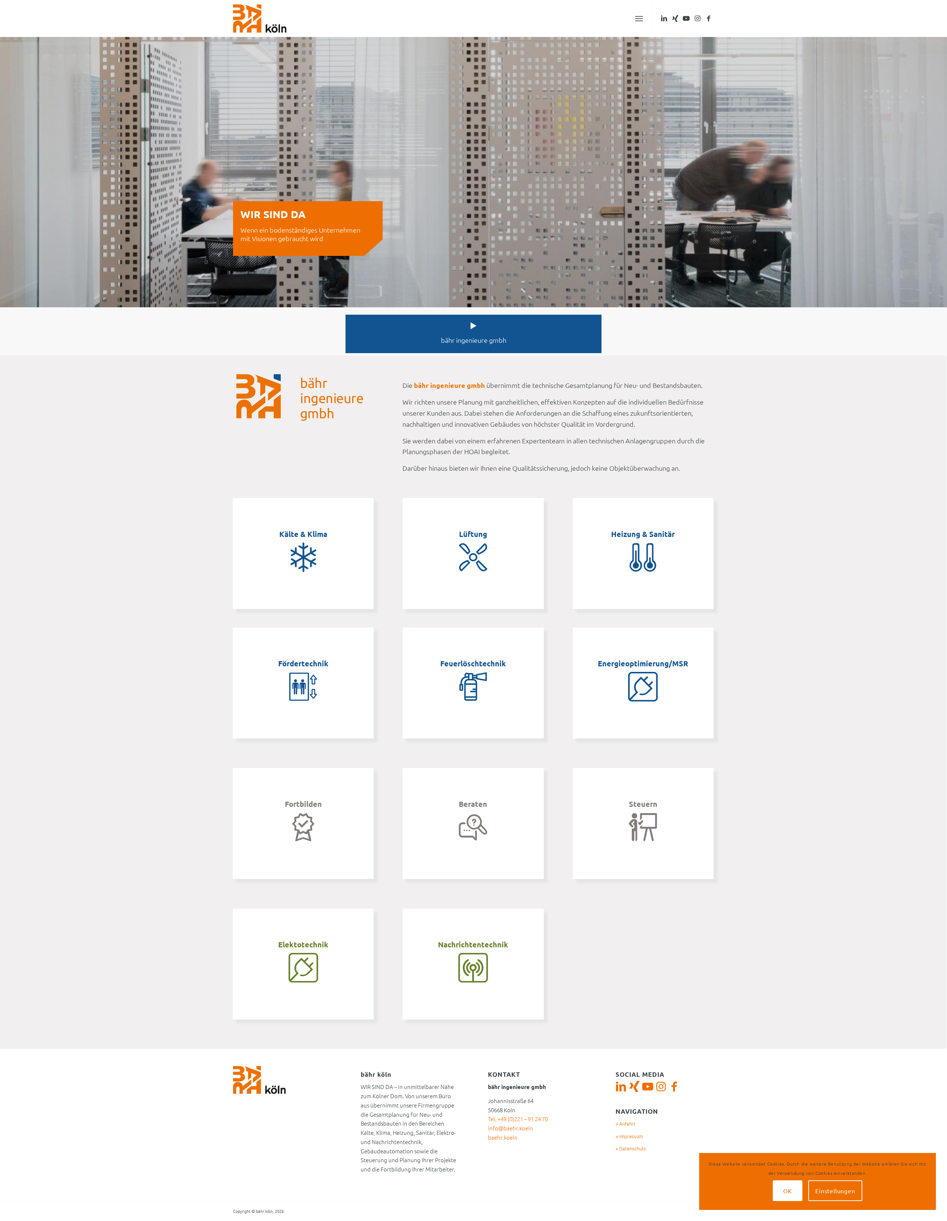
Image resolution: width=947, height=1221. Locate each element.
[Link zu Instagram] (697, 18)
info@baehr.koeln (510, 1128)
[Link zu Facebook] (708, 18)
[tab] (473, 334)
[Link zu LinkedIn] (664, 18)
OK (787, 1190)
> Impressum (629, 1136)
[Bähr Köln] (259, 18)
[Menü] (639, 18)
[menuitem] (639, 18)
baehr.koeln (503, 1137)
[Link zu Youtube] (686, 18)
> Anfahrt (626, 1123)
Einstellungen (835, 1190)
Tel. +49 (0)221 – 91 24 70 (518, 1119)
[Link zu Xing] (675, 18)
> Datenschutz (631, 1148)
